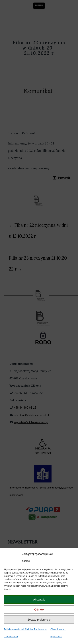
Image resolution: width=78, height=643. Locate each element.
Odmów (39, 609)
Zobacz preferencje (39, 619)
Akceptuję (39, 599)
